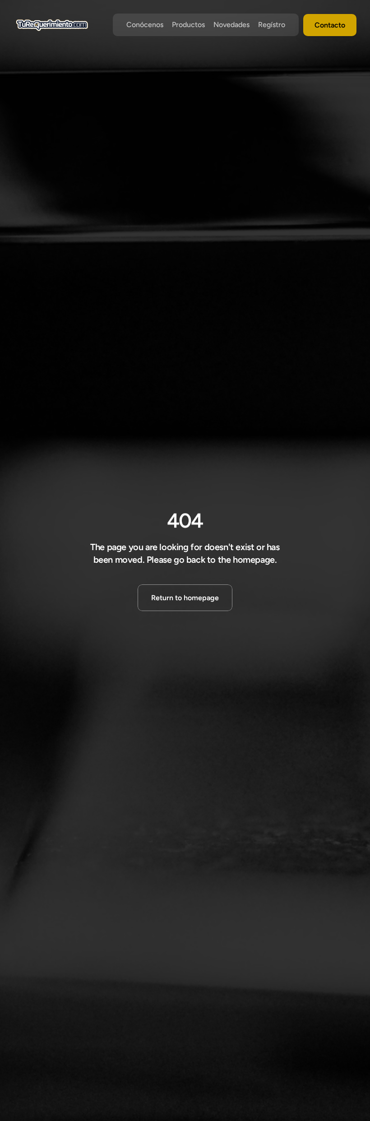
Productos (188, 24)
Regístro (271, 24)
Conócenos (144, 24)
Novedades (231, 24)
